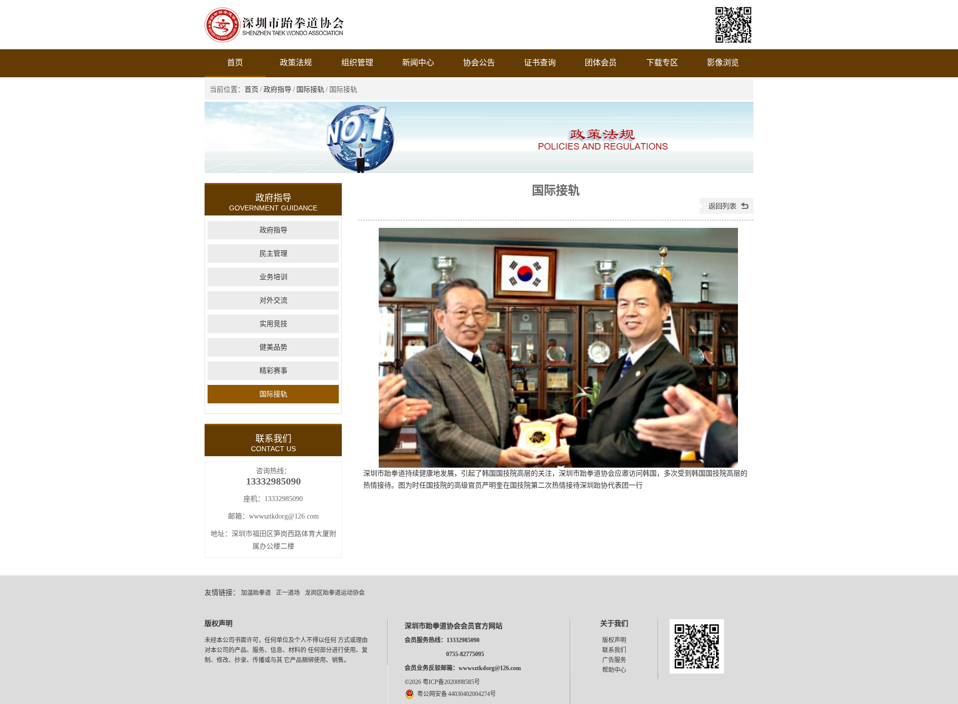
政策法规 (296, 62)
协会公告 (479, 62)
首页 (235, 62)
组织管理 (357, 62)
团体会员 (601, 62)
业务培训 (273, 277)
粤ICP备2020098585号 (451, 682)
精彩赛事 (273, 370)
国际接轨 (310, 89)
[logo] (274, 42)
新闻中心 (418, 62)
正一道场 (288, 592)
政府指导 (277, 89)
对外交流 (273, 300)
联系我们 (614, 650)
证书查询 (540, 62)
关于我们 (614, 623)
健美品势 (273, 347)
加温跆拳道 (256, 592)
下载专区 (662, 62)
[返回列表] (726, 211)
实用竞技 (273, 324)
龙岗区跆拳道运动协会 (335, 592)
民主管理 (273, 253)
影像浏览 (723, 62)
